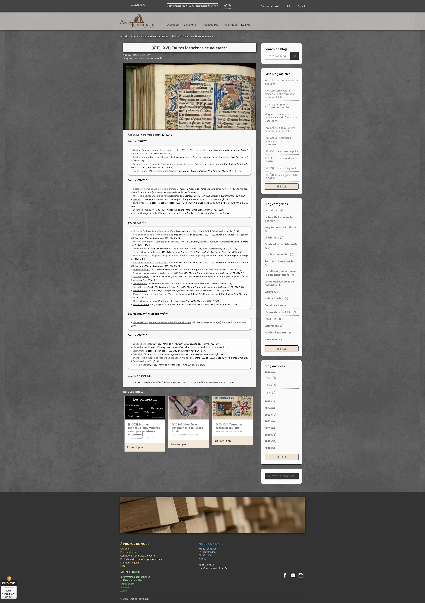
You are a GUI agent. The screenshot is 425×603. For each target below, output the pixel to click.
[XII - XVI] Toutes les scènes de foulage (229, 426)
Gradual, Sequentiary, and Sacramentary (153, 149)
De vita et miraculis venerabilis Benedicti (152, 273)
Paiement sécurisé (130, 552)
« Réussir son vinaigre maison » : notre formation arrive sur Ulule (280, 94)
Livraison (125, 548)
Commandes (127, 583)
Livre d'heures (140, 202)
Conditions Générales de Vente (137, 555)
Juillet (272, 385)
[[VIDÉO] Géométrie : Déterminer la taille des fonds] (189, 408)
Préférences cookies (131, 580)
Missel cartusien (141, 304)
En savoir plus (135, 447)
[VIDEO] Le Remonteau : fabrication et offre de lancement (278, 141)
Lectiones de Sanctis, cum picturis (150, 234)
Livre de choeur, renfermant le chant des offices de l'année (162, 322)
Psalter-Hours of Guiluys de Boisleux (151, 156)
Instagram (301, 575)
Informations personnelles (135, 576)
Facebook (285, 575)
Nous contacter (212, 544)
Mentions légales (129, 562)
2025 (270, 401)
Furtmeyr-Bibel (140, 276)
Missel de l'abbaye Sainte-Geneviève (151, 231)
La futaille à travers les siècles (146, 58)
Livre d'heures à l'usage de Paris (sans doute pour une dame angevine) (169, 255)
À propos (173, 24)
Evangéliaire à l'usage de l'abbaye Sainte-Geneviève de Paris (163, 357)
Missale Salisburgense (144, 241)
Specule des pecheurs (143, 343)
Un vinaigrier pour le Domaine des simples (277, 105)
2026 (270, 372)
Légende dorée (140, 209)
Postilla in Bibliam (141, 364)
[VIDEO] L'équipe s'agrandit (281, 168)
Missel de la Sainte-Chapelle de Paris (150, 195)
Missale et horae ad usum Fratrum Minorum (156, 188)
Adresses (125, 587)
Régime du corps (141, 269)
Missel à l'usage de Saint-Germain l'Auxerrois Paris (158, 293)
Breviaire (137, 354)
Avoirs (123, 590)
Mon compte (130, 572)
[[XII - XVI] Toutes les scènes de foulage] (232, 408)
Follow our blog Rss (280, 476)
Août (271, 377)
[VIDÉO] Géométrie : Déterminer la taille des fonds (187, 428)
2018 (270, 448)
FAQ (122, 566)
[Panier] (302, 24)
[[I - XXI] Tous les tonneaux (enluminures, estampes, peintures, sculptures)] (145, 408)
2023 (270, 415)
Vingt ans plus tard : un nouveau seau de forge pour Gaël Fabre (281, 117)
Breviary (137, 199)
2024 (270, 408)
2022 (270, 421)
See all (282, 186)
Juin (271, 392)
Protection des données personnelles (141, 559)
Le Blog (246, 24)
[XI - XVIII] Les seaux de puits (281, 151)
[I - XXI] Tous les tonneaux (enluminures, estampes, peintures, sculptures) (144, 429)
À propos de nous (134, 544)
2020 (270, 434)
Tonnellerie (189, 24)
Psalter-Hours (140, 170)
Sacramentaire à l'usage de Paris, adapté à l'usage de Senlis (162, 163)
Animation (231, 24)
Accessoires (210, 24)
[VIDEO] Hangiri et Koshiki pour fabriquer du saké (280, 129)
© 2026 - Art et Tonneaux (134, 598)
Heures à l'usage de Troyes (146, 252)
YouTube (293, 575)
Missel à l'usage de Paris (145, 213)
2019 (270, 441)
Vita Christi (138, 350)
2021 (270, 428)
